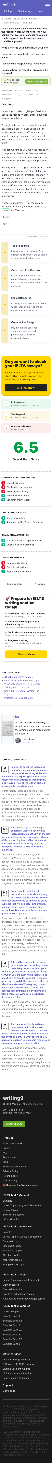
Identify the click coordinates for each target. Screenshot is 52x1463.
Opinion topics (11, 1284)
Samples (7, 1200)
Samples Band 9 (12, 1343)
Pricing (8, 11)
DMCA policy (10, 1180)
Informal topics (11, 1219)
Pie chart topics (11, 1255)
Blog (5, 1161)
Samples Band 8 (12, 1334)
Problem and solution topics (18, 1294)
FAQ (5, 1152)
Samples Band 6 (12, 1316)
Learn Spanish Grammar (16, 1378)
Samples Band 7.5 (12, 1329)
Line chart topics (12, 1245)
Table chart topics (13, 1250)
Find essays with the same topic (21, 680)
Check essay (24, 11)
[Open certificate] (7, 728)
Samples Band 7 (11, 1325)
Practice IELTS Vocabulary (18, 697)
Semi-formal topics (13, 1214)
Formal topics (10, 1210)
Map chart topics (12, 1259)
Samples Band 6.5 (12, 1320)
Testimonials (9, 1157)
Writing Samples (10, 22)
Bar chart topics (12, 1241)
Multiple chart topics (14, 1264)
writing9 (9, 4)
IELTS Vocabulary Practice (17, 1373)
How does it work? (13, 1143)
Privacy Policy (10, 1171)
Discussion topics (12, 1289)
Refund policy (10, 1175)
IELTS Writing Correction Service (19, 18)
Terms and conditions (14, 1166)
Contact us (9, 1390)
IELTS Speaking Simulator (17, 1359)
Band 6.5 (27, 22)
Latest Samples (11, 1311)
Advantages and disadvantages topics (24, 1298)
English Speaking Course (16, 1368)
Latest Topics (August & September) (23, 1205)
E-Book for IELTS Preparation (19, 1364)
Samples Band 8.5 (13, 1339)
